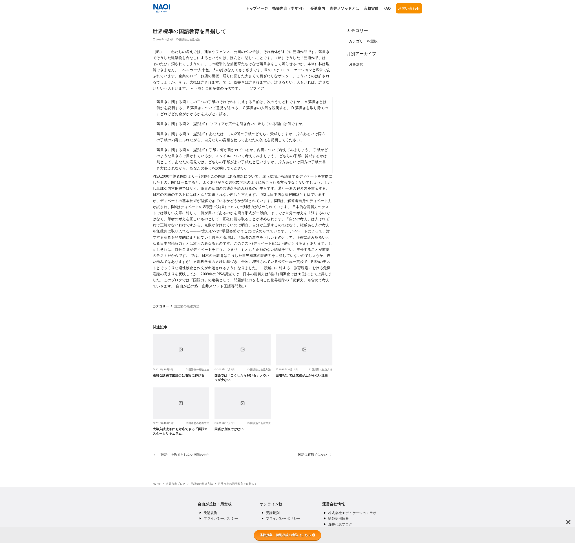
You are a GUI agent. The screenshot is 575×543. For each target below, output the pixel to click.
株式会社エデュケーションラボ (352, 512)
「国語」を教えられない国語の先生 (184, 454)
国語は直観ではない (229, 429)
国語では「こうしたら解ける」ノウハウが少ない (242, 377)
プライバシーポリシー (220, 518)
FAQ (387, 8)
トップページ (257, 8)
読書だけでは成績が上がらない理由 (302, 375)
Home (157, 484)
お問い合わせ (409, 8)
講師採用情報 (338, 518)
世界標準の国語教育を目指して (237, 484)
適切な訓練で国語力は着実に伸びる (178, 375)
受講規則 (210, 512)
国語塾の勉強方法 (189, 39)
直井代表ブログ (176, 484)
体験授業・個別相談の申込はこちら (285, 535)
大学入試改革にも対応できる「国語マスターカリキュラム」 (180, 431)
